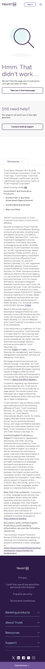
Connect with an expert (22, 127)
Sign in (31, 5)
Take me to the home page (22, 90)
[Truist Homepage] (9, 4)
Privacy (22, 577)
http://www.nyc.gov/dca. (15, 518)
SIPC (24, 349)
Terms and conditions (22, 600)
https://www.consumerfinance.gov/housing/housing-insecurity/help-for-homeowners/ (22, 550)
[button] (22, 612)
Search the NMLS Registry (24, 379)
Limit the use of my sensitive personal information (22, 586)
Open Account (21, 665)
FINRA (28, 305)
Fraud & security (22, 593)
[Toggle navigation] (40, 4)
